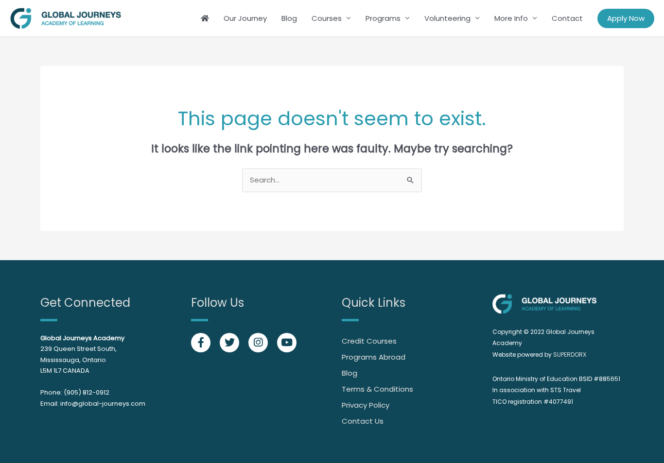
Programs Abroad (373, 357)
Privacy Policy (365, 405)
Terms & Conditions (377, 389)
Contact (567, 18)
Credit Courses (369, 341)
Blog (289, 18)
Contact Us (363, 421)
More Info (511, 18)
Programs (383, 18)
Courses (327, 18)
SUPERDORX (569, 354)
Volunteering (447, 18)
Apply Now (626, 18)
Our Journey (245, 18)
